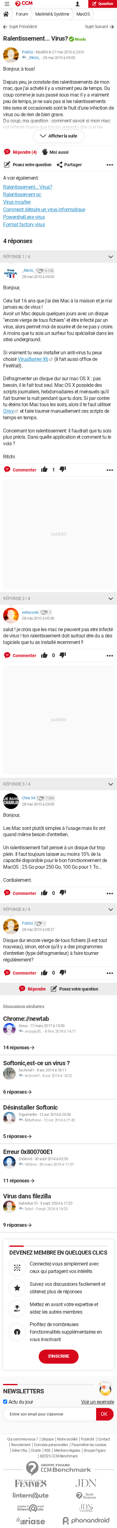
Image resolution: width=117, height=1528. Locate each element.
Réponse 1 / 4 (16, 256)
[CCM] (24, 4)
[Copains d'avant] (31, 1508)
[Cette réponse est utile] (44, 470)
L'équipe (47, 1439)
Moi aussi (59, 152)
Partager (73, 164)
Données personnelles (51, 1445)
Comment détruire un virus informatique (44, 209)
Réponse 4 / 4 (16, 909)
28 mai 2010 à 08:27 (38, 929)
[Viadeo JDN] (86, 1508)
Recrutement (21, 1445)
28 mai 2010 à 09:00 (59, 57)
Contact (104, 1439)
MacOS (83, 14)
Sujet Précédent (23, 26)
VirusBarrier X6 (33, 359)
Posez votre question (31, 164)
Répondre (36, 988)
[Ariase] (31, 1520)
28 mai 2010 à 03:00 (38, 804)
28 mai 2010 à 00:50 (38, 618)
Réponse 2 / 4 (16, 598)
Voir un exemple (97, 1402)
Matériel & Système (52, 14)
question (105, 4)
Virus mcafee (16, 202)
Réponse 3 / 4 (16, 783)
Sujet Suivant (96, 26)
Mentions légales (67, 1450)
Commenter (24, 469)
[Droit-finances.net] (86, 1496)
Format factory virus (24, 224)
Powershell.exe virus (24, 217)
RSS (47, 1450)
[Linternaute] (31, 1496)
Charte (36, 1450)
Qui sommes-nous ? (22, 1439)
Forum (22, 14)
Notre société (67, 1439)
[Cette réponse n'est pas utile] (63, 470)
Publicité (87, 1439)
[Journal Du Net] (86, 1483)
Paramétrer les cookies (88, 1445)
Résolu (80, 39)
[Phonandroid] (86, 1521)
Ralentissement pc (22, 194)
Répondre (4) (24, 152)
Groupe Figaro (95, 1450)
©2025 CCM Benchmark (59, 1456)
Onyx (8, 411)
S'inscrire (58, 1356)
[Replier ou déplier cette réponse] (111, 257)
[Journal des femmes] (31, 1483)
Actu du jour (20, 1402)
